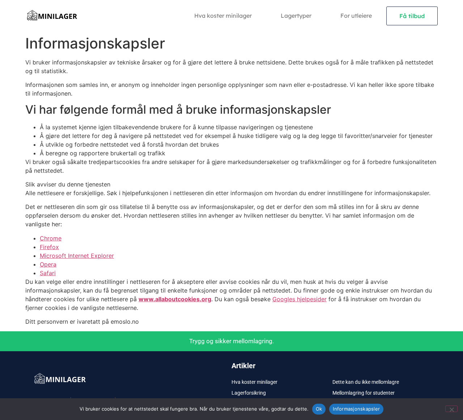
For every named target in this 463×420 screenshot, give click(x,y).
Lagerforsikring (249, 393)
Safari (48, 273)
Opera (48, 264)
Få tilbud (412, 16)
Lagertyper (296, 15)
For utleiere (356, 15)
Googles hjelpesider (299, 299)
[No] (451, 409)
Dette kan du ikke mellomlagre (365, 382)
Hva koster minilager (223, 15)
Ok (319, 409)
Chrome (50, 238)
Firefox (49, 247)
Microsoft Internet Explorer (77, 255)
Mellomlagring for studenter (363, 393)
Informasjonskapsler (356, 409)
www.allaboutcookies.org (175, 299)
